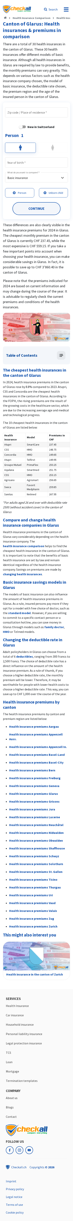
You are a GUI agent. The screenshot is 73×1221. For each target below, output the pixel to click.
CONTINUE (36, 208)
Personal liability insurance (24, 1034)
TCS (8, 1053)
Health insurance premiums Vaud (32, 903)
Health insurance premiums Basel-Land (37, 755)
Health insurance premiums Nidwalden (36, 833)
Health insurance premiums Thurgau (35, 887)
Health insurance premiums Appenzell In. (38, 747)
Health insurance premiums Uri (31, 895)
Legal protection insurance (24, 1043)
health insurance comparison (23, 546)
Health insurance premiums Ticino (33, 879)
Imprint (11, 1181)
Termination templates (22, 1081)
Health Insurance (17, 1006)
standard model (19, 613)
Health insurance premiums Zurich (33, 926)
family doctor (54, 627)
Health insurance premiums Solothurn (36, 864)
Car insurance (15, 1015)
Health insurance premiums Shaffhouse (37, 848)
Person (22, 193)
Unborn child (56, 193)
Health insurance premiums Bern (32, 770)
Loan (9, 1062)
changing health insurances (22, 574)
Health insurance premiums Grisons (34, 801)
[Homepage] (5, 18)
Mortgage (12, 1071)
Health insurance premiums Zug (31, 918)
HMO (6, 632)
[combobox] (45, 113)
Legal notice (14, 1197)
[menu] (66, 9)
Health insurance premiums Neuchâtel (36, 825)
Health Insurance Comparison (31, 18)
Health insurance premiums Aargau (34, 726)
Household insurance (20, 1024)
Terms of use (14, 1205)
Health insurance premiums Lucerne (34, 817)
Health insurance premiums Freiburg (35, 778)
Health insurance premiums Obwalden (36, 840)
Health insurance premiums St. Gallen (35, 872)
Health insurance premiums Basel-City (36, 762)
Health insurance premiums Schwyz (34, 856)
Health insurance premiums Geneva (34, 786)
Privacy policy (15, 1189)
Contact (11, 1117)
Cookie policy (15, 1212)
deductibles (24, 656)
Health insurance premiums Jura (32, 809)
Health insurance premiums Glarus (33, 794)
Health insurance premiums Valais (33, 911)
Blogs (10, 1107)
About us (12, 1098)
